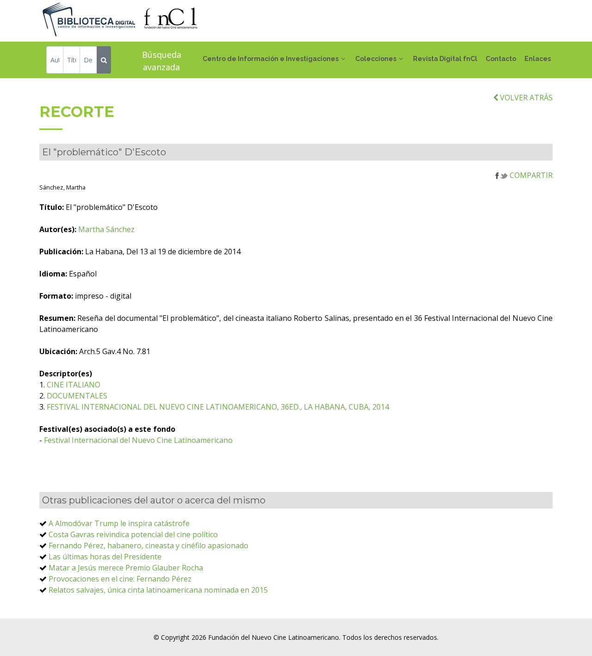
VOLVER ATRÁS (525, 97)
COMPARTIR (530, 175)
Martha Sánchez (106, 229)
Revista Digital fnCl (445, 58)
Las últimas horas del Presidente (105, 557)
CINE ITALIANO (73, 385)
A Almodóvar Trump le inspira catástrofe (119, 523)
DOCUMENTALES (77, 396)
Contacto (501, 58)
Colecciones (375, 58)
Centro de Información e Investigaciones (271, 58)
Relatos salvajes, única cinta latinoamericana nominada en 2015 (158, 590)
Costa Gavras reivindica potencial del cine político (133, 534)
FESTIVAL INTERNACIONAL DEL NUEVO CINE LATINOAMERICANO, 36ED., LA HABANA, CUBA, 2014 (218, 407)
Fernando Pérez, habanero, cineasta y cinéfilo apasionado (148, 545)
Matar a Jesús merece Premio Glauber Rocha (126, 568)
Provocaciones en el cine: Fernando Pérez (120, 579)
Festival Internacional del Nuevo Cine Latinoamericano (138, 440)
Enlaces (537, 58)
